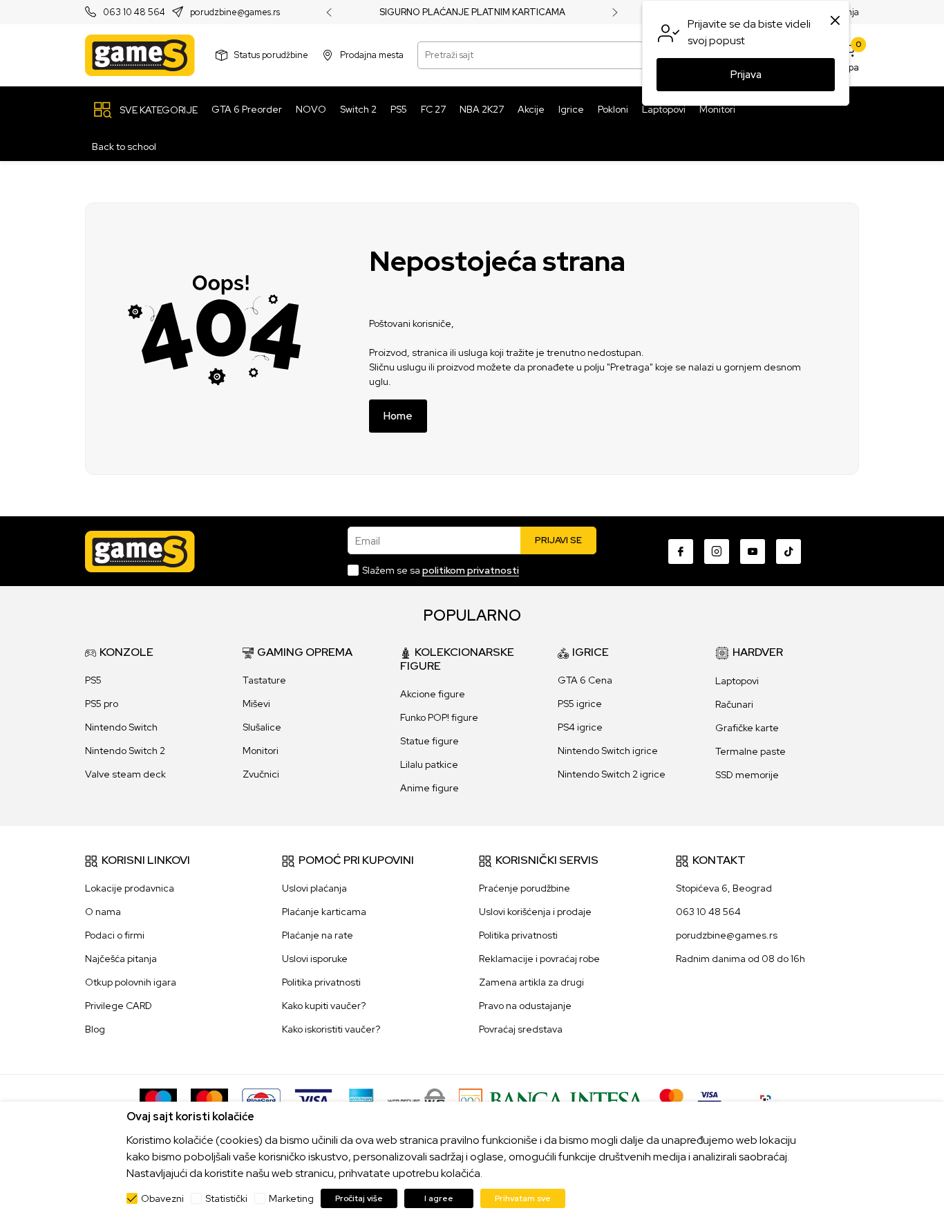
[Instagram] (716, 551)
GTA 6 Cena (585, 680)
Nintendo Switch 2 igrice (611, 774)
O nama (103, 911)
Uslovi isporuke (315, 958)
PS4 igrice (580, 727)
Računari (734, 704)
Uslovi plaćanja (314, 888)
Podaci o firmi (114, 935)
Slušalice (262, 727)
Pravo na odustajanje (525, 1005)
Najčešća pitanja (121, 958)
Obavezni (162, 1198)
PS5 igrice (580, 703)
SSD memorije (747, 775)
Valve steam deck (125, 774)
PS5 (93, 680)
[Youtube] (752, 551)
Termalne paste (750, 751)
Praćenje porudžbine (524, 888)
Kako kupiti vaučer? (324, 1005)
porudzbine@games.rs (235, 13)
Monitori (261, 750)
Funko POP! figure (439, 717)
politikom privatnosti (470, 570)
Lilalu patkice (429, 764)
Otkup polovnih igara (130, 982)
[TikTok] (788, 551)
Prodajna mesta (372, 55)
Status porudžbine (271, 55)
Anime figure (429, 788)
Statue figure (429, 741)
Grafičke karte (747, 728)
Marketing (291, 1198)
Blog (95, 1029)
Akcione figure (432, 694)
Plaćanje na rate (317, 935)
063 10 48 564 (134, 13)
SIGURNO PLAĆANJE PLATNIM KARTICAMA (472, 12)
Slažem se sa (440, 570)
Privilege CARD (118, 1005)
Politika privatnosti (321, 982)
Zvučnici (261, 774)
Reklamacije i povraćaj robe (539, 958)
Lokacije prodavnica (129, 888)
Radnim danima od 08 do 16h (740, 958)
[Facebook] (680, 551)
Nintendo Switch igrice (608, 750)
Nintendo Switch (121, 727)
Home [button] (398, 416)
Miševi (256, 703)
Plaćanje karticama (324, 911)
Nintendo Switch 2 (125, 750)
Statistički (226, 1198)
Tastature (264, 680)
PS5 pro (101, 703)
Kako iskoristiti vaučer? (331, 1029)
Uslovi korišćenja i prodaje (535, 911)
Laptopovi (737, 681)
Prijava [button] (746, 75)
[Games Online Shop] (140, 55)
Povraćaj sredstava (521, 1029)
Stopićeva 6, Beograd (724, 888)
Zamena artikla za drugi (531, 982)
